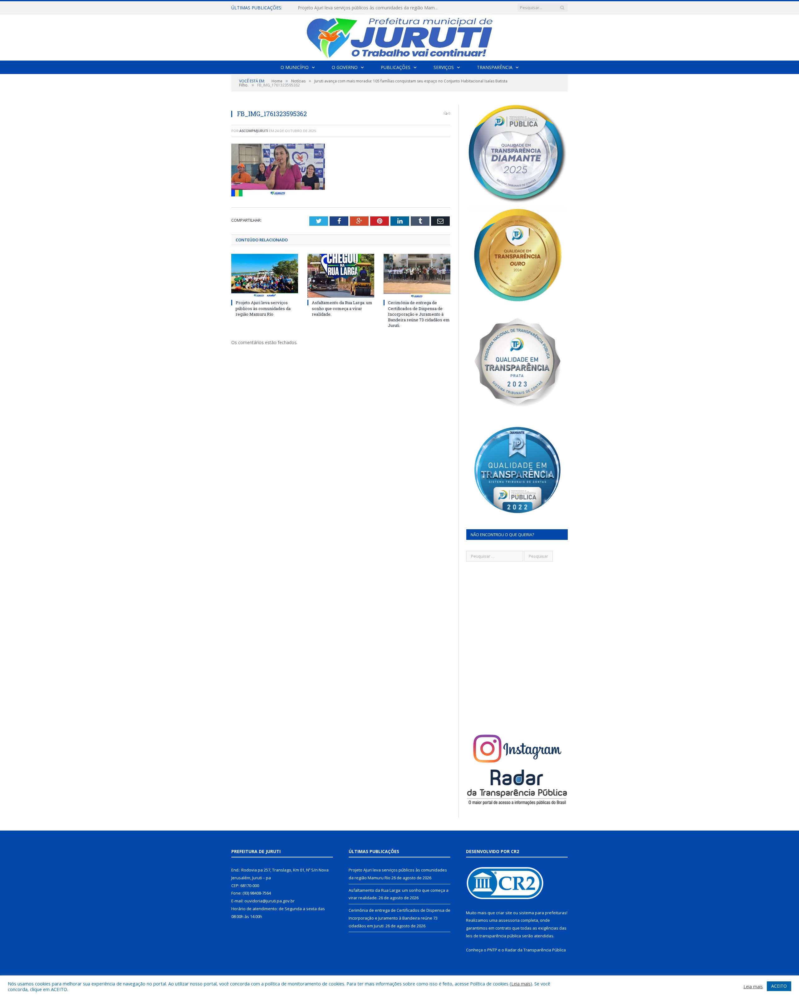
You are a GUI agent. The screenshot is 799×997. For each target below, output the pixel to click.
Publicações (395, 67)
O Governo (345, 67)
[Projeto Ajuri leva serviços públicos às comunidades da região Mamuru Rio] (264, 276)
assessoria (509, 920)
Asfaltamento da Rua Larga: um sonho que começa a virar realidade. (367, 8)
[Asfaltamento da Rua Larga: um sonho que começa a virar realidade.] (340, 276)
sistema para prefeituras (542, 913)
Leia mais (521, 983)
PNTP (492, 950)
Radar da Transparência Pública (535, 950)
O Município (295, 67)
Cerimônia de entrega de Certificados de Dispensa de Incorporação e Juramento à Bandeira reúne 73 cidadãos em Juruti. (419, 314)
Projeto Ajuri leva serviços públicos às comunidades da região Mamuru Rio (263, 308)
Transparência (494, 67)
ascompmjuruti (253, 130)
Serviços (444, 67)
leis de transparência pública (493, 936)
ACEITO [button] (779, 986)
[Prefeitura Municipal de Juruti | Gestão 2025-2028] (399, 36)
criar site (504, 913)
